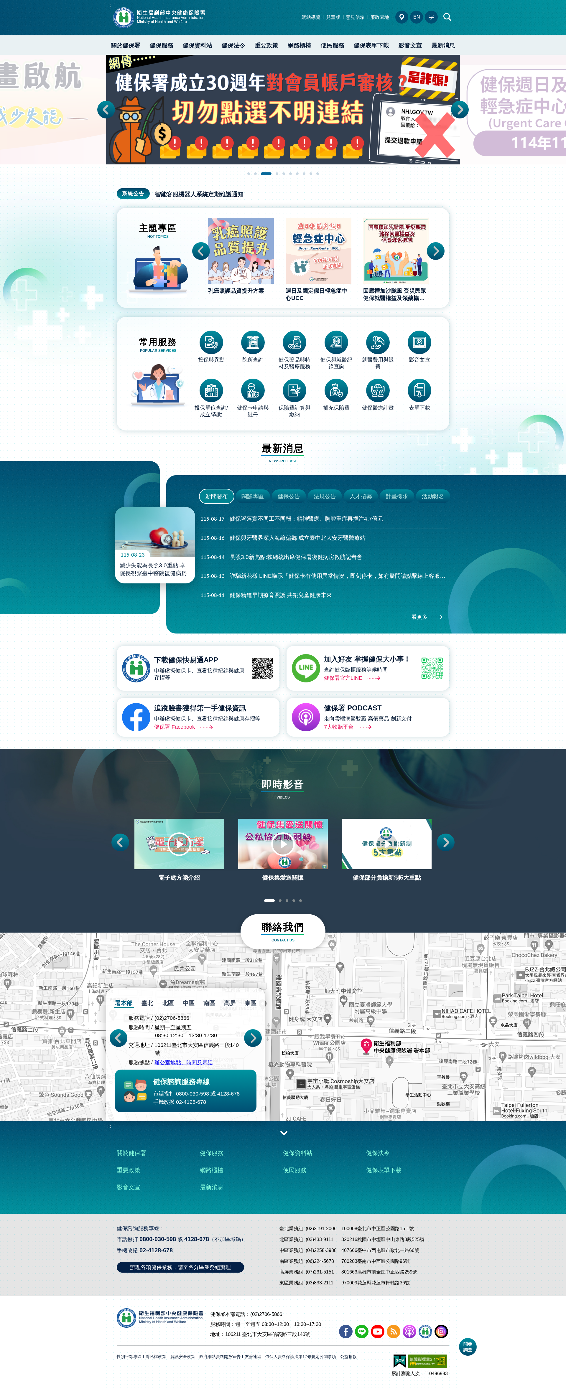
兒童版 (333, 17)
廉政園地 (379, 17)
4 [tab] (277, 173)
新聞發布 (216, 496)
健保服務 (161, 45)
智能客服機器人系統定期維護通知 (199, 194)
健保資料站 (197, 45)
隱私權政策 (156, 1357)
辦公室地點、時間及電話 (183, 1062)
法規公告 (325, 496)
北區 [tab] (168, 1003)
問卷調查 (467, 1346)
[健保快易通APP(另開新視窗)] (425, 1331)
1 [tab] (248, 173)
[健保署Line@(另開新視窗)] (361, 1331)
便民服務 (332, 45)
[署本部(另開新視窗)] (283, 1065)
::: (109, 4)
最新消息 (443, 45)
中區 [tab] (189, 1003)
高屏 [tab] (230, 1003)
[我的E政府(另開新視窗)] (400, 1361)
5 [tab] (283, 173)
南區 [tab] (209, 1003)
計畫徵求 (397, 496)
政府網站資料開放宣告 (220, 1357)
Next (460, 109)
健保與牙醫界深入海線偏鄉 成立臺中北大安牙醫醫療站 (283, 538)
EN (416, 16)
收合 (284, 1133)
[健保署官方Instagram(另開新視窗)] (441, 1331)
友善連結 (253, 1357)
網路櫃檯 (299, 45)
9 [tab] (311, 173)
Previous (106, 109)
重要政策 (266, 45)
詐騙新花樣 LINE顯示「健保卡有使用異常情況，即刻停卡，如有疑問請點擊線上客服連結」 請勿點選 (324, 576)
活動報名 (433, 496)
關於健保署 (125, 45)
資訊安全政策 (182, 1357)
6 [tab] (290, 173)
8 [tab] (304, 173)
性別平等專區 (129, 1357)
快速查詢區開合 (447, 17)
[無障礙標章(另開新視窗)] (427, 1361)
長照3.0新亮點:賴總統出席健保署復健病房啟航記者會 (281, 557)
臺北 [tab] (147, 1003)
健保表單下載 (371, 45)
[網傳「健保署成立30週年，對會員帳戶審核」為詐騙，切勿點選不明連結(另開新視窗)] (283, 109)
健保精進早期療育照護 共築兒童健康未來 (266, 595)
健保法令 (233, 45)
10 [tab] (317, 173)
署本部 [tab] (124, 1003)
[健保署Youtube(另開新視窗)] (377, 1331)
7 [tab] (297, 173)
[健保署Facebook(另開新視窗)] (346, 1331)
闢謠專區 (252, 496)
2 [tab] (255, 173)
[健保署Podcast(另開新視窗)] (409, 1331)
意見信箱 (355, 17)
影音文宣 (410, 45)
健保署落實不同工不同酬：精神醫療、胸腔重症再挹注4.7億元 (291, 519)
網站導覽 (311, 17)
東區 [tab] (250, 1003)
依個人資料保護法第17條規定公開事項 (300, 1357)
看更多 (419, 617)
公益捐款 (348, 1357)
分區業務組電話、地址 (401, 17)
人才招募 (361, 496)
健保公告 (289, 496)
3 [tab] (266, 173)
